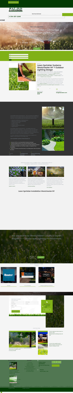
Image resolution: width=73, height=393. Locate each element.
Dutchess (48, 75)
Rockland (44, 75)
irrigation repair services (41, 84)
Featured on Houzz (13, 2)
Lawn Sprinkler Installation (30, 366)
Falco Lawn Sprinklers (18, 388)
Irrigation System (12, 186)
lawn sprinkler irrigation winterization (53, 84)
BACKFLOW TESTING (20, 14)
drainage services (52, 74)
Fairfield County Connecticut (46, 76)
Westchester (39, 75)
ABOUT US (13, 14)
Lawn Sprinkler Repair (30, 367)
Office (52, 318)
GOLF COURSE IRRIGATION (49, 14)
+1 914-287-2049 (56, 362)
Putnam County (58, 75)
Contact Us (37, 48)
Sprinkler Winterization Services (30, 368)
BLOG (57, 14)
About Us (33, 257)
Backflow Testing (30, 363)
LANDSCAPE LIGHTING (39, 14)
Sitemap (31, 388)
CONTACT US (13, 17)
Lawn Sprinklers (49, 187)
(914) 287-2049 (22, 0)
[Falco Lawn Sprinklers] (15, 10)
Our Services (30, 362)
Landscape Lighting (31, 186)
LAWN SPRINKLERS (30, 14)
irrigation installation (43, 83)
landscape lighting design (42, 74)
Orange (51, 75)
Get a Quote (55, 365)
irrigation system (57, 73)
